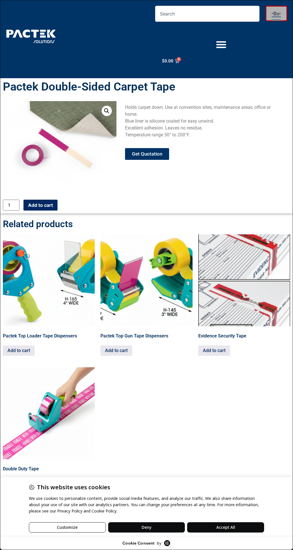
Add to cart (40, 205)
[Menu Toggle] (221, 44)
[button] (107, 111)
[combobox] (207, 14)
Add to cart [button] (18, 350)
